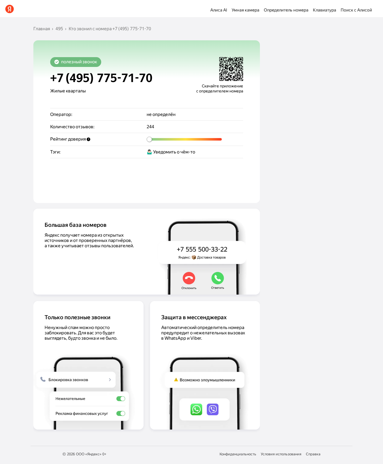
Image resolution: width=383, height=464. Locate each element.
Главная (41, 28)
